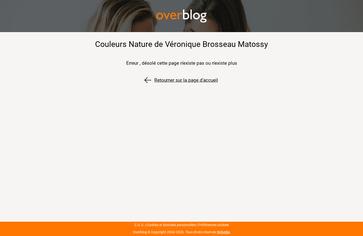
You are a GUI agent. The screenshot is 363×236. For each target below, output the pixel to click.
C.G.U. (139, 225)
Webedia (223, 232)
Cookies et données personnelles (171, 225)
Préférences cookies (213, 225)
